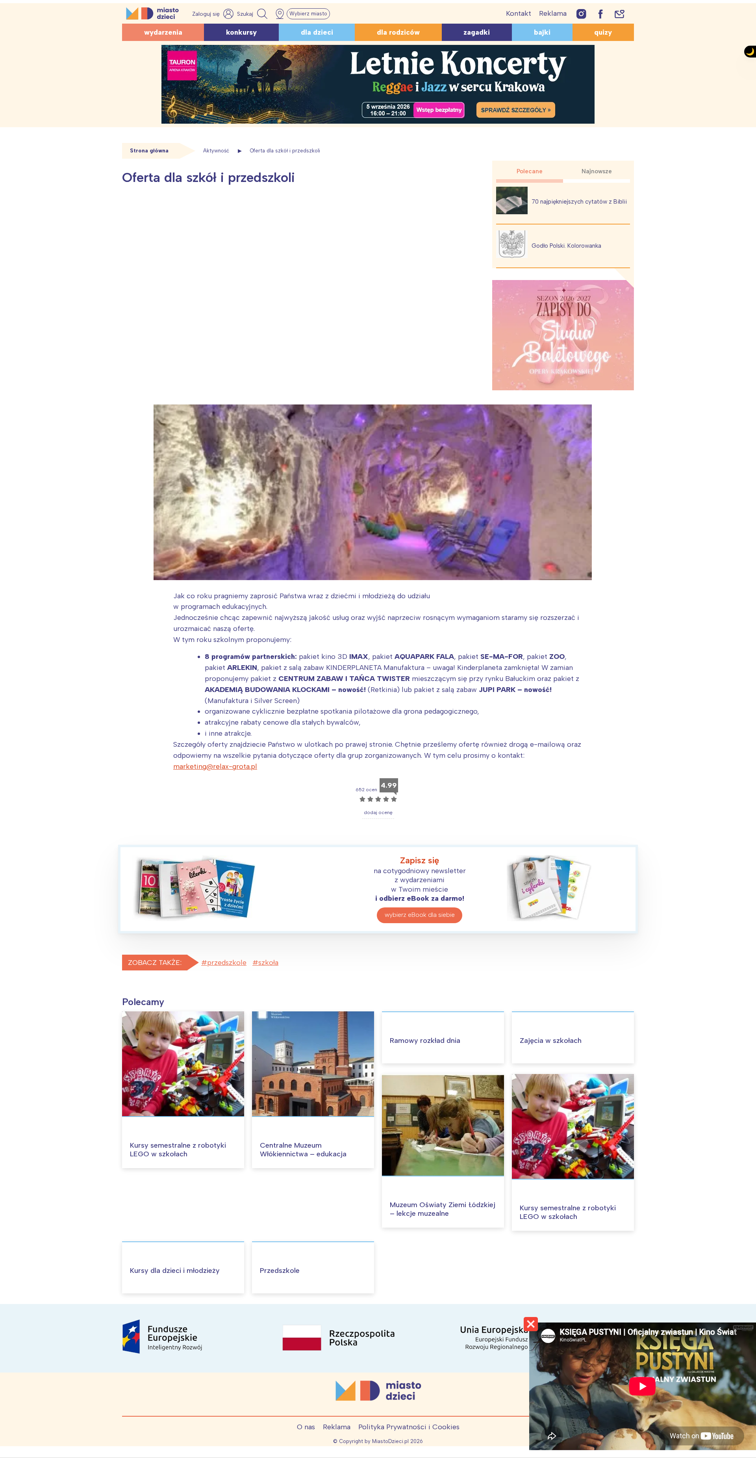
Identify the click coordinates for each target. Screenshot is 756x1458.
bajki (542, 32)
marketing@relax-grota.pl (215, 766)
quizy (603, 32)
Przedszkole (280, 1270)
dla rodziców (398, 32)
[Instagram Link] (581, 13)
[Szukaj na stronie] (253, 14)
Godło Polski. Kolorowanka (566, 245)
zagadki (476, 32)
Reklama (553, 13)
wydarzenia (163, 32)
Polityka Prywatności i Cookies (409, 1427)
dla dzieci (317, 32)
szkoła (268, 962)
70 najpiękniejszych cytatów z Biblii (579, 201)
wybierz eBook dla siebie (420, 914)
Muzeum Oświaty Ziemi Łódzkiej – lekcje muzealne (442, 1209)
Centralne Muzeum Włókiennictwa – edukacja (303, 1149)
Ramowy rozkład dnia (425, 1040)
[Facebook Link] (600, 13)
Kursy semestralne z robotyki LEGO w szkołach (178, 1149)
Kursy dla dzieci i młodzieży (175, 1270)
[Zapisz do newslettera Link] (619, 13)
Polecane (530, 171)
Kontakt (518, 13)
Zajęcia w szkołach (551, 1040)
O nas (306, 1427)
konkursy (241, 32)
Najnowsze (597, 171)
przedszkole (226, 962)
